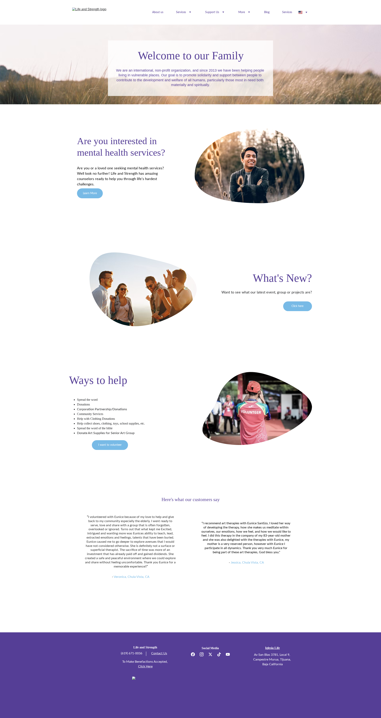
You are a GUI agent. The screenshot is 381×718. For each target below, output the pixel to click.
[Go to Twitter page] (212, 654)
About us (157, 12)
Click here (297, 306)
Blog (266, 12)
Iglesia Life (272, 648)
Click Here (145, 666)
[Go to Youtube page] (228, 654)
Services (287, 12)
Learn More (90, 193)
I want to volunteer (110, 445)
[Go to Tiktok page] (221, 654)
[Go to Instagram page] (204, 654)
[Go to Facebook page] (195, 654)
